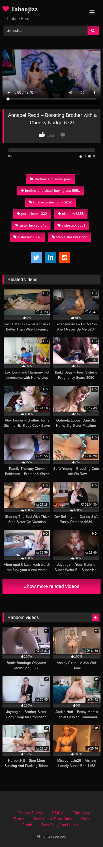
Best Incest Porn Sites (52, 819)
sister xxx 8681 (74, 225)
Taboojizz (23, 9)
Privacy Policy (30, 813)
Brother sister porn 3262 (52, 202)
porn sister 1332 (34, 214)
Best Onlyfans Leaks (59, 825)
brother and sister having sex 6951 (52, 190)
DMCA (58, 813)
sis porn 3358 (73, 214)
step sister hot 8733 (71, 237)
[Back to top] (87, 832)
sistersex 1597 (29, 237)
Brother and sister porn (53, 179)
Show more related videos (52, 586)
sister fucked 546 (33, 225)
